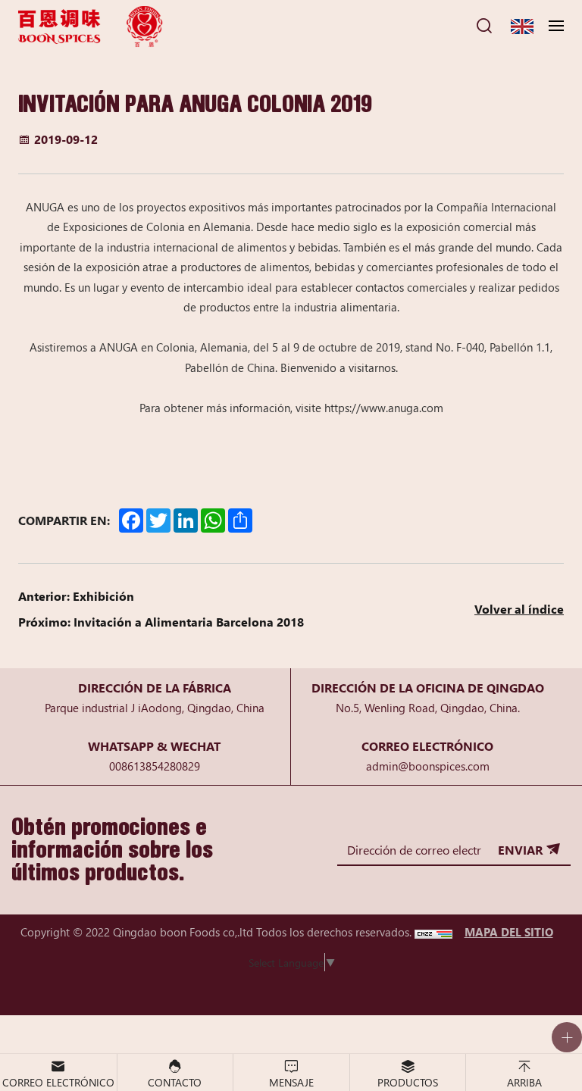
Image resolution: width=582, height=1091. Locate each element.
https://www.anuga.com (383, 407)
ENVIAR (520, 849)
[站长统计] (433, 931)
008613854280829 (154, 765)
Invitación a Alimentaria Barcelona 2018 (189, 621)
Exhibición (103, 595)
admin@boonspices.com (428, 765)
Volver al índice (519, 608)
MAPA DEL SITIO (509, 931)
